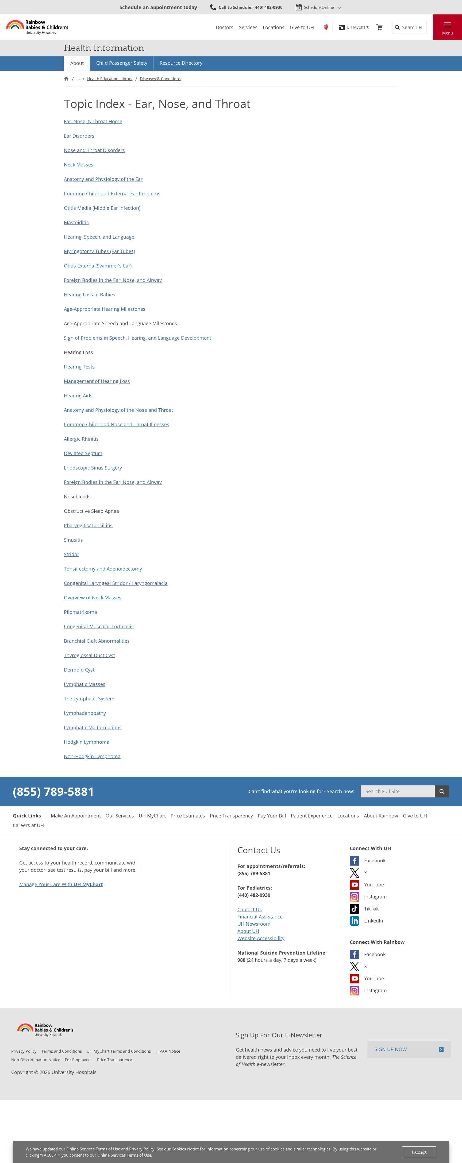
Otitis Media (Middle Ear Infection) (102, 208)
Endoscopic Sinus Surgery (93, 467)
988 (241, 960)
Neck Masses (78, 164)
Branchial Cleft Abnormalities (97, 641)
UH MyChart (357, 27)
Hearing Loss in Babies (89, 294)
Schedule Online (319, 7)
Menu (447, 33)
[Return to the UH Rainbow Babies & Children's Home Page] (37, 27)
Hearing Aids (78, 395)
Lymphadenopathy (85, 713)
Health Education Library (110, 78)
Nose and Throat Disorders (94, 150)
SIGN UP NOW (391, 1049)
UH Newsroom (254, 924)
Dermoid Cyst (79, 669)
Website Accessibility (260, 938)
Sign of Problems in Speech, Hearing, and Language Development (137, 338)
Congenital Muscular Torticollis (99, 626)
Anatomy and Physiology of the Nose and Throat (118, 410)
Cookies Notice (185, 1149)
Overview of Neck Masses (92, 597)
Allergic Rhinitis (81, 439)
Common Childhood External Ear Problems (112, 193)
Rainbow (326, 27)
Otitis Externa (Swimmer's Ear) (98, 265)
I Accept (419, 1152)
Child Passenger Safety (121, 63)
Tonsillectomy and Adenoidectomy (103, 568)
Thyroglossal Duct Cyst (89, 655)
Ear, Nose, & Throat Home (93, 121)
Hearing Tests (79, 366)
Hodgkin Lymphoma (86, 742)
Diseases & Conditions (160, 78)
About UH (248, 931)
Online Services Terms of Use (93, 1149)
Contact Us (249, 909)
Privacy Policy (142, 1149)
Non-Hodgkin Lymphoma (92, 756)
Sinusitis (73, 540)
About (77, 63)
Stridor (71, 554)
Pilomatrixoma (80, 612)
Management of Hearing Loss (97, 381)
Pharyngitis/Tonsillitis (88, 525)
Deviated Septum (83, 453)
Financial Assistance (260, 916)
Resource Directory (181, 63)
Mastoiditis (76, 222)
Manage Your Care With (61, 884)
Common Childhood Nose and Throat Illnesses (116, 424)
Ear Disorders (79, 136)
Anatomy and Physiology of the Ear (103, 179)
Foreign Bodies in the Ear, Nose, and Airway (113, 280)
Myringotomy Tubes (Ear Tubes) (99, 251)
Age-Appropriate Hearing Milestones (104, 309)
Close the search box (430, 27)
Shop (379, 27)
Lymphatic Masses (84, 684)
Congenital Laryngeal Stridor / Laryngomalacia (116, 583)
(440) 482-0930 (253, 895)
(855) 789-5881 (53, 791)
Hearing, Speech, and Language (99, 237)
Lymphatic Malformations (93, 727)
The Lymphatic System (89, 698)
